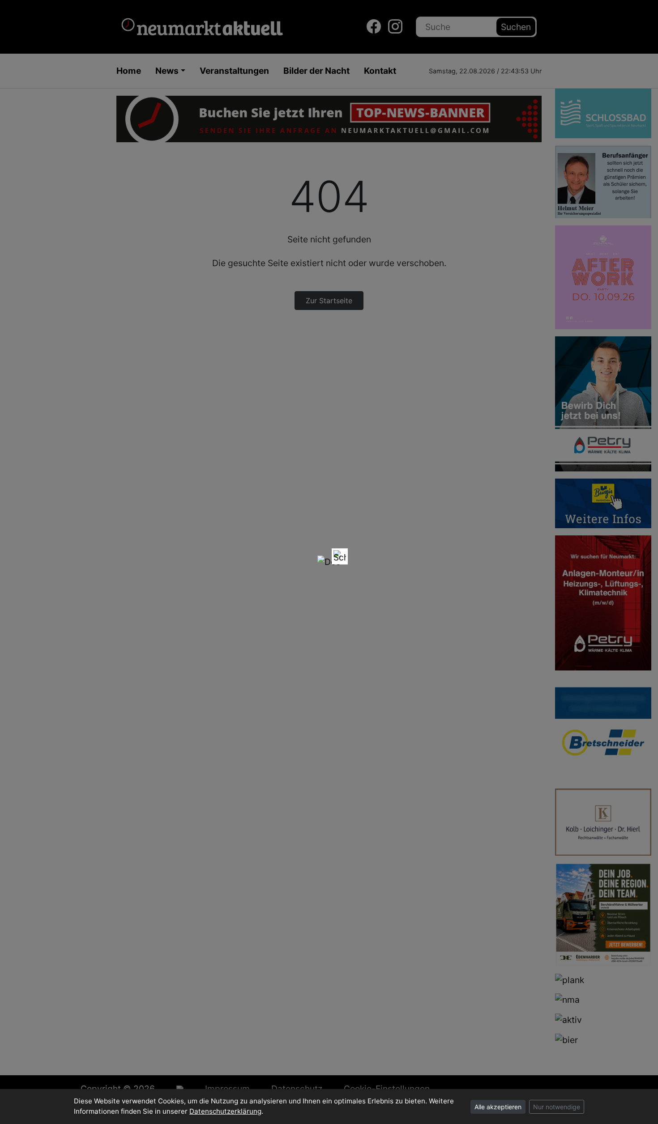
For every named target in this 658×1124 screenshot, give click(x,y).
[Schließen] (340, 556)
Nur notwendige (556, 1107)
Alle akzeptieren (497, 1107)
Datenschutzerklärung (225, 1111)
